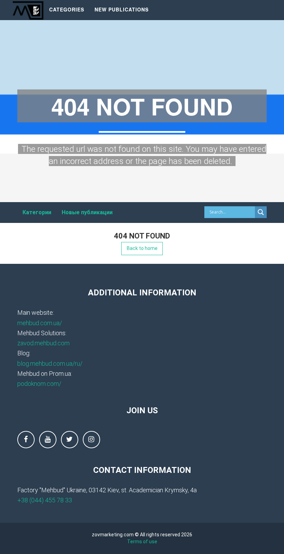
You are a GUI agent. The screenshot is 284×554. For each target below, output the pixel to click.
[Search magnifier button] (261, 212)
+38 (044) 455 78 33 (44, 500)
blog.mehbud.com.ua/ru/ (49, 363)
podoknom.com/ (39, 383)
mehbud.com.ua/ (39, 323)
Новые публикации (87, 212)
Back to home (142, 248)
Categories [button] (66, 9)
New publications (122, 9)
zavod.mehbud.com (43, 343)
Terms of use (142, 541)
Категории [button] (37, 212)
